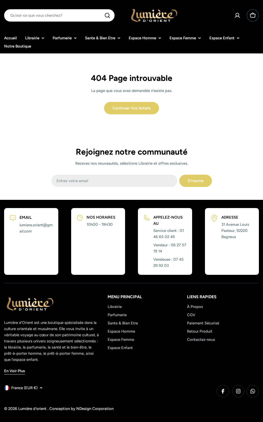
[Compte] (237, 15)
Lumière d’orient (33, 408)
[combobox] (59, 15)
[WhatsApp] (253, 391)
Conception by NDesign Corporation (81, 408)
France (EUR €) (24, 388)
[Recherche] (107, 15)
